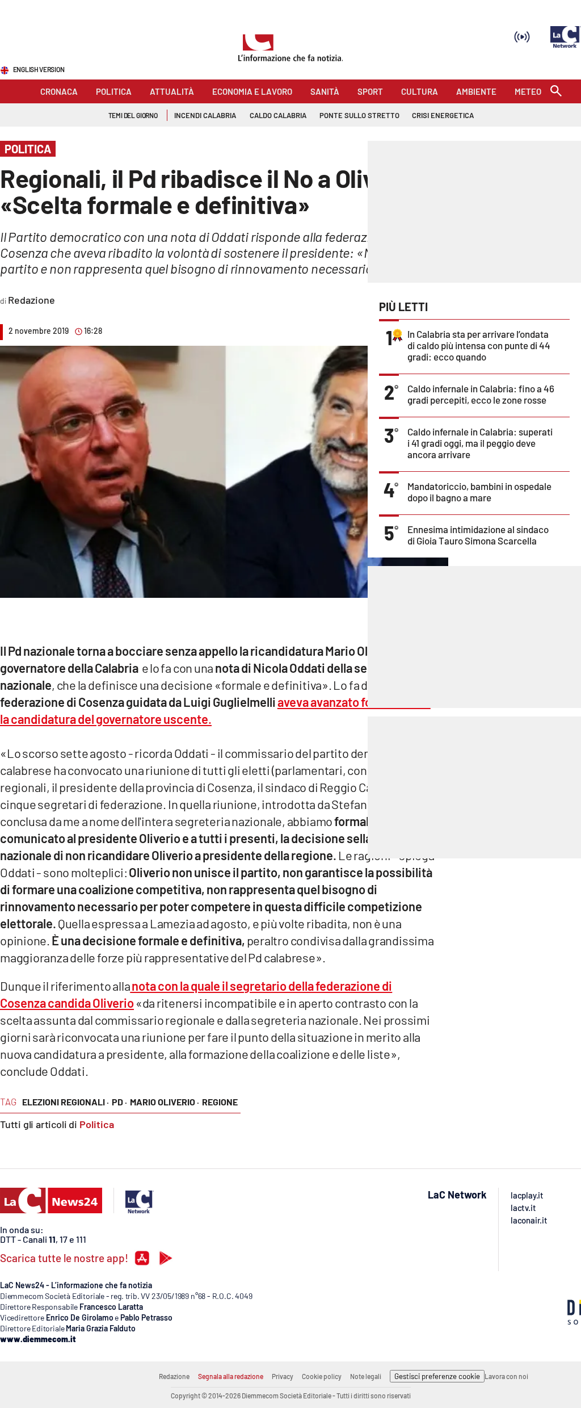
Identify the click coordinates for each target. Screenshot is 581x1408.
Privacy (282, 1376)
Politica (96, 1124)
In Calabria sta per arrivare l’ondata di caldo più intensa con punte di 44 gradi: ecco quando (478, 345)
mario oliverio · (164, 1101)
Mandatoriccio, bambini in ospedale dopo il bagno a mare (479, 491)
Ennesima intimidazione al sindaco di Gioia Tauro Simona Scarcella (478, 534)
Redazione (174, 1376)
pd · (119, 1101)
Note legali (365, 1376)
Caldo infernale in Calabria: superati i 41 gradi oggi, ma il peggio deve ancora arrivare (480, 443)
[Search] (556, 91)
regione (220, 1101)
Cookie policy (322, 1376)
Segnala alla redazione (230, 1376)
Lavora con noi (506, 1376)
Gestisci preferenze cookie (437, 1376)
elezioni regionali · (65, 1101)
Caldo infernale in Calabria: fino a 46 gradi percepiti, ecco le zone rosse (480, 394)
